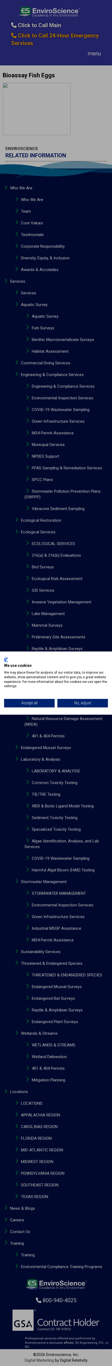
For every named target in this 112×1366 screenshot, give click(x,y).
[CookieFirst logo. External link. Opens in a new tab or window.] (6, 659)
